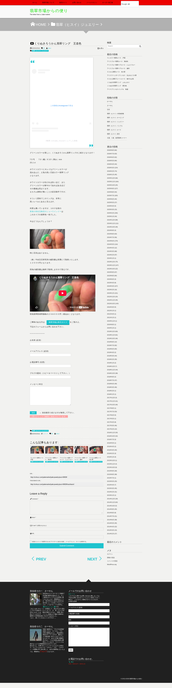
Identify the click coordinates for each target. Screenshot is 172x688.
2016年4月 (110, 446)
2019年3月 (110, 356)
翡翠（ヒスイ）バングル (115, 126)
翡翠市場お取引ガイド (58, 322)
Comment (34, 499)
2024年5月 (110, 244)
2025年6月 (110, 199)
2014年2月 (110, 534)
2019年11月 (111, 335)
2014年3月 (110, 530)
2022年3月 (110, 307)
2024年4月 (110, 248)
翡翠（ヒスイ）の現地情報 (115, 113)
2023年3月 (110, 286)
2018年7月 (110, 380)
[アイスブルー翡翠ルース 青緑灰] (52, 453)
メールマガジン (91, 2)
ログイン (110, 554)
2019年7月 (110, 345)
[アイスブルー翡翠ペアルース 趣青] (81, 453)
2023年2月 (110, 289)
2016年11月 (111, 432)
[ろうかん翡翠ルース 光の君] (96, 453)
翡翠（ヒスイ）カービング (115, 117)
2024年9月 (110, 230)
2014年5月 (110, 523)
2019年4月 (110, 352)
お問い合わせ (76, 2)
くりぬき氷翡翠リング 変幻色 (117, 86)
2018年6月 (110, 384)
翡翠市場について (48, 2)
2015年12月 (111, 460)
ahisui (49, 48)
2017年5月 (110, 418)
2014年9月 (110, 509)
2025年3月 (110, 209)
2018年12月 (111, 366)
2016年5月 (110, 443)
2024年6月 (110, 241)
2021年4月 (110, 314)
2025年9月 (110, 188)
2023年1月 (110, 293)
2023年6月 (110, 279)
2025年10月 (111, 185)
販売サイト (63, 2)
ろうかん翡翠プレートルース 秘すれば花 (120, 79)
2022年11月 (111, 300)
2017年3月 (110, 425)
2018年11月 (111, 370)
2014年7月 (110, 516)
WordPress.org (112, 564)
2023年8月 (110, 276)
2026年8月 (110, 150)
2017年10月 (111, 405)
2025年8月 (110, 192)
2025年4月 (110, 206)
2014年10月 (111, 506)
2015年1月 (110, 495)
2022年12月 (111, 296)
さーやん (110, 105)
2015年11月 (111, 464)
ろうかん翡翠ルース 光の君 (116, 72)
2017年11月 (111, 401)
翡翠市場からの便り (49, 10)
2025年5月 (110, 202)
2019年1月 (110, 363)
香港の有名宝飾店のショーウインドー (45, 211)
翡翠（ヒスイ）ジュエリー (40, 50)
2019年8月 (110, 342)
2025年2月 (110, 213)
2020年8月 (110, 324)
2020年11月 (111, 321)
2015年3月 (110, 488)
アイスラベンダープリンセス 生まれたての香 (122, 75)
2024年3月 (110, 251)
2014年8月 (110, 513)
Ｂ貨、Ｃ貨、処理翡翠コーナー (117, 138)
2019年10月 (111, 338)
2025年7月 (110, 195)
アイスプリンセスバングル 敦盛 (117, 89)
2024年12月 (111, 220)
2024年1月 (110, 258)
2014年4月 (110, 526)
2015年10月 (111, 467)
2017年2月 (110, 429)
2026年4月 (110, 164)
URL (33, 533)
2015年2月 (110, 492)
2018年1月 (110, 394)
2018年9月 (110, 377)
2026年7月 (110, 154)
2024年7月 (110, 237)
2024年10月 (111, 227)
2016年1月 (110, 457)
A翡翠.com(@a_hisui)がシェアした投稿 (61, 141)
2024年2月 (110, 255)
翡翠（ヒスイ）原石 (113, 134)
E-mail (33, 525)
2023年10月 (111, 269)
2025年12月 (111, 178)
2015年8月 (110, 474)
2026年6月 (110, 157)
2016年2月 (110, 453)
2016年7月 (110, 439)
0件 (44, 48)
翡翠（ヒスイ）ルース (37, 461)
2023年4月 (110, 283)
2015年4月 (110, 485)
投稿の (111, 557)
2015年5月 (110, 481)
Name (33, 517)
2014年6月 (110, 520)
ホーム (34, 2)
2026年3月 (110, 167)
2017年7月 (110, 411)
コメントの (112, 561)
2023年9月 (110, 272)
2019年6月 (110, 349)
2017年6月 (110, 415)
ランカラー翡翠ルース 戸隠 (116, 58)
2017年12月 (111, 397)
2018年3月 (110, 387)
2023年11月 (111, 265)
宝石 (108, 109)
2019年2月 (110, 359)
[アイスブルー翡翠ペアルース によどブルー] (66, 453)
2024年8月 (110, 234)
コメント (45, 433)
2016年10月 (111, 436)
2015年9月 (110, 471)
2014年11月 (111, 502)
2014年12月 (111, 499)
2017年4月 (110, 422)
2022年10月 (111, 303)
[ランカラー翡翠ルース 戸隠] (37, 453)
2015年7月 (110, 478)
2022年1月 (110, 310)
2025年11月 (111, 181)
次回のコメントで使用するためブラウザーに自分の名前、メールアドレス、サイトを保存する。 (59, 541)
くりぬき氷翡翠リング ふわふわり (118, 82)
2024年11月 (111, 223)
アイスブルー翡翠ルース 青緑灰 (117, 61)
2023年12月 (111, 262)
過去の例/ (45, 612)
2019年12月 (111, 331)
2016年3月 (110, 450)
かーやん (110, 101)
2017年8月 (110, 408)
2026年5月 (110, 160)
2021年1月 (110, 317)
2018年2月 (110, 391)
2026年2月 (110, 171)
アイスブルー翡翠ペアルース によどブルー (121, 65)
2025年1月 (110, 216)
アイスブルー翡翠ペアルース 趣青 (118, 68)
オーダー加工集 (107, 2)
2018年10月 (111, 373)
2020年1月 (110, 328)
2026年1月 (110, 174)
